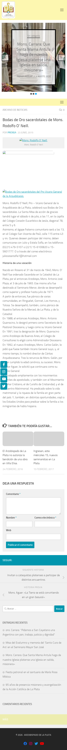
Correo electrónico (45, 517)
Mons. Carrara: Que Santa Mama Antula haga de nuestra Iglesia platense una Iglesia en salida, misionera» (32, 659)
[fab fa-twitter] (36, 744)
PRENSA (12, 132)
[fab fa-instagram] (30, 744)
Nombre (11, 517)
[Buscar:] (28, 608)
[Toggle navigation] (61, 9)
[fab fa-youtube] (41, 744)
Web (8, 530)
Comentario (13, 494)
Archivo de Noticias (15, 109)
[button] (31, 94)
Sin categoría (33, 35)
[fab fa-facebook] (25, 744)
